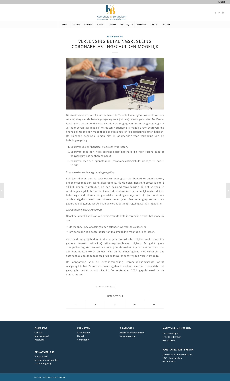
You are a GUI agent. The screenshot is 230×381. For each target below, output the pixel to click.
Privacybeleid (41, 356)
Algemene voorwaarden (46, 360)
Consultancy (83, 339)
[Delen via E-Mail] (154, 304)
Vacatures (39, 339)
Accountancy (83, 332)
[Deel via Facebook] (76, 304)
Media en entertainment (132, 332)
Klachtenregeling (43, 363)
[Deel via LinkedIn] (134, 304)
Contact (38, 332)
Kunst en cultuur (128, 336)
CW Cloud (221, 2)
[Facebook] (215, 13)
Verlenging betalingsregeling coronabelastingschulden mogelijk (115, 43)
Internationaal (41, 336)
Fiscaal (80, 336)
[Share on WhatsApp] (115, 304)
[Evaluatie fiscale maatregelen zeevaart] (2, 190)
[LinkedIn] (223, 13)
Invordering (115, 36)
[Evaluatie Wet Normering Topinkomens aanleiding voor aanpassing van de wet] (228, 190)
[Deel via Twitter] (95, 304)
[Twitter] (219, 13)
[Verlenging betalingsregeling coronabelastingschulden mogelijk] (115, 84)
